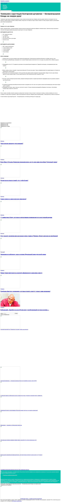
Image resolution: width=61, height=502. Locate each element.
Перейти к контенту (4, 1)
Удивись (5, 8)
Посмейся (5, 7)
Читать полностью (17, 501)
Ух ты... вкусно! (3, 3)
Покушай (5, 6)
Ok (12, 501)
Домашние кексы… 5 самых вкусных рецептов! (31, 498)
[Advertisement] (17, 110)
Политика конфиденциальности (10, 475)
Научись (4, 5)
